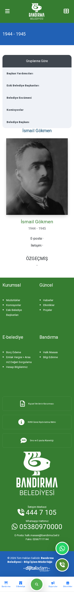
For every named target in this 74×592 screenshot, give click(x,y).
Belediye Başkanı (18, 122)
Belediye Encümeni (19, 97)
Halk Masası (50, 352)
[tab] (6, 584)
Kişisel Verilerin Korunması (41, 404)
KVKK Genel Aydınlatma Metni (42, 422)
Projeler (47, 310)
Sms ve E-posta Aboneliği (42, 440)
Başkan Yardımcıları (20, 73)
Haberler (48, 300)
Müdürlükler (13, 300)
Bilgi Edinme (50, 357)
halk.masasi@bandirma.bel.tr (37, 535)
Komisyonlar (15, 109)
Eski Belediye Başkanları (23, 85)
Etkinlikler (48, 305)
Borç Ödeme (13, 352)
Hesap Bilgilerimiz (17, 367)
